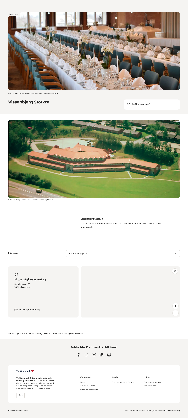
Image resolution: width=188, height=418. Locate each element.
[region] (130, 291)
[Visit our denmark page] (79, 354)
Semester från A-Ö (152, 382)
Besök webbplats (140, 104)
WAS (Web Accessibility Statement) (163, 410)
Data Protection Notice (134, 410)
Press (82, 382)
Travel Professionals (89, 389)
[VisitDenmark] (25, 371)
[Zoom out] (175, 313)
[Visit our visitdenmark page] (94, 354)
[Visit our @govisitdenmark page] (101, 354)
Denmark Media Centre (123, 382)
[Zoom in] (175, 306)
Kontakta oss (150, 386)
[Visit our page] (86, 354)
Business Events (87, 386)
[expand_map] (175, 271)
